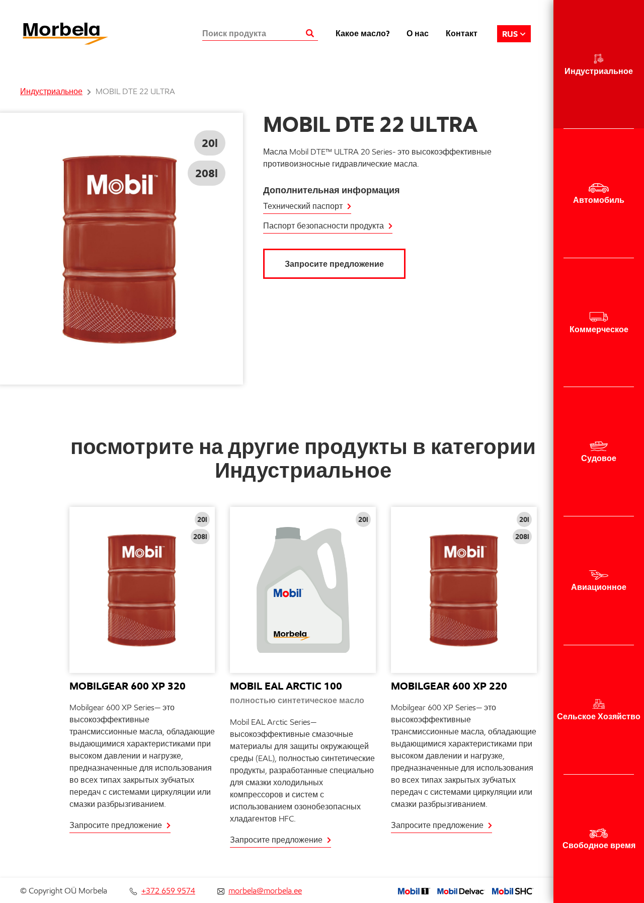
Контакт (461, 33)
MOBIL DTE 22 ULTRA (135, 91)
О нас (418, 33)
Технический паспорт (303, 206)
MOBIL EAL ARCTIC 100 (286, 686)
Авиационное (598, 587)
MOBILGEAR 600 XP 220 (449, 686)
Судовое (598, 458)
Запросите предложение (334, 264)
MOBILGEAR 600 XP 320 (127, 686)
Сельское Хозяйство (598, 716)
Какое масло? (362, 33)
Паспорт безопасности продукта (323, 226)
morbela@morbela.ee (265, 890)
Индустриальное (599, 71)
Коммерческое (599, 329)
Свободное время (598, 845)
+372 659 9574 (168, 890)
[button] (514, 33)
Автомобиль (598, 200)
